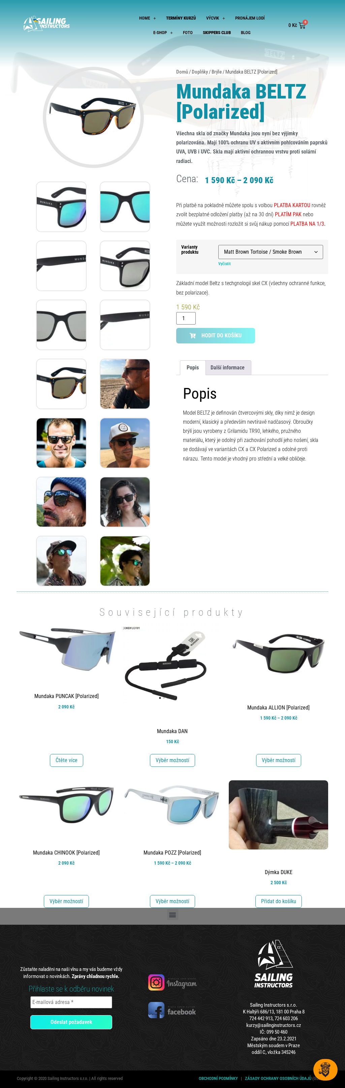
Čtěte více (66, 760)
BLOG (246, 32)
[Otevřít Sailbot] (325, 1070)
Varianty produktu (189, 250)
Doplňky (200, 72)
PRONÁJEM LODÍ (249, 18)
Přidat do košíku (278, 901)
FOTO (188, 32)
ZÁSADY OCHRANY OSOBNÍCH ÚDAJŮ (278, 1078)
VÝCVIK (212, 18)
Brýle (217, 72)
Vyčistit (224, 263)
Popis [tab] (193, 367)
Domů (182, 72)
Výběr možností (172, 760)
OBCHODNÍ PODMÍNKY (218, 1078)
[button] (147, 18)
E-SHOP (160, 32)
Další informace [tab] (228, 367)
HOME (144, 18)
